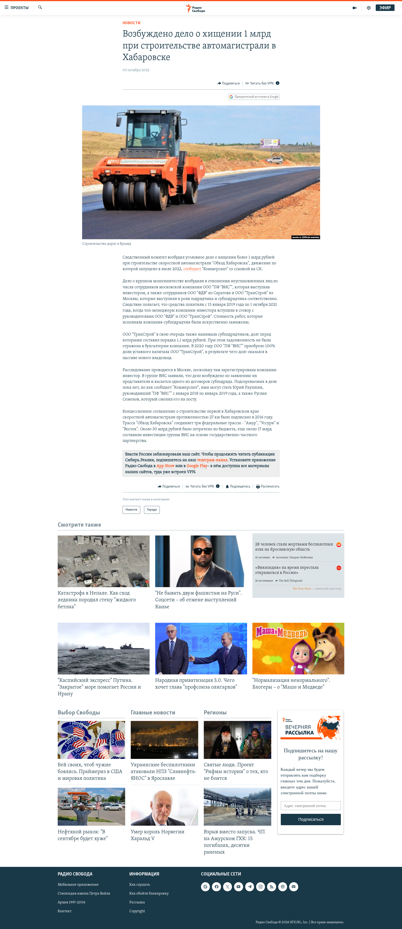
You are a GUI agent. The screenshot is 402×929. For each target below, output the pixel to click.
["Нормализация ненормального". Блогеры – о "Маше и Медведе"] (298, 648)
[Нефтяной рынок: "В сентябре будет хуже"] (91, 807)
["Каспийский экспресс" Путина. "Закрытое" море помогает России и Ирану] (104, 648)
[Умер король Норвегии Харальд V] (164, 807)
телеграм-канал (212, 460)
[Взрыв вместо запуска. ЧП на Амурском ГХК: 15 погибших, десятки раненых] (237, 807)
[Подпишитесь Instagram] (260, 886)
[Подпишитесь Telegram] (249, 886)
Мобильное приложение (78, 885)
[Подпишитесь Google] (205, 886)
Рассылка (137, 902)
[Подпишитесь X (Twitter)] (227, 886)
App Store (165, 466)
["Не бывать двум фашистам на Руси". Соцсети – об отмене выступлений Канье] (201, 561)
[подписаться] (293, 886)
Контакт (64, 911)
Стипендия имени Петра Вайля (84, 893)
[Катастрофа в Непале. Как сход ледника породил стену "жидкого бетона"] (104, 561)
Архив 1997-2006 (71, 902)
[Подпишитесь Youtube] (238, 886)
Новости (132, 23)
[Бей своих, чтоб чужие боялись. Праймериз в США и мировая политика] (91, 740)
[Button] (229, 84)
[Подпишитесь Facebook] (216, 886)
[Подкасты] (282, 886)
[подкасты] (369, 7)
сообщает (192, 269)
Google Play (197, 466)
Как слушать (139, 885)
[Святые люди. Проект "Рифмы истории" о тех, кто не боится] (237, 740)
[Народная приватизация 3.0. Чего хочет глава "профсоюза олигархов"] (201, 648)
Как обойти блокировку (149, 893)
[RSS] (271, 886)
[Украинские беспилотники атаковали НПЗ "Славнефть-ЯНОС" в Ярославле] (164, 740)
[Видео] (355, 7)
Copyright (137, 911)
